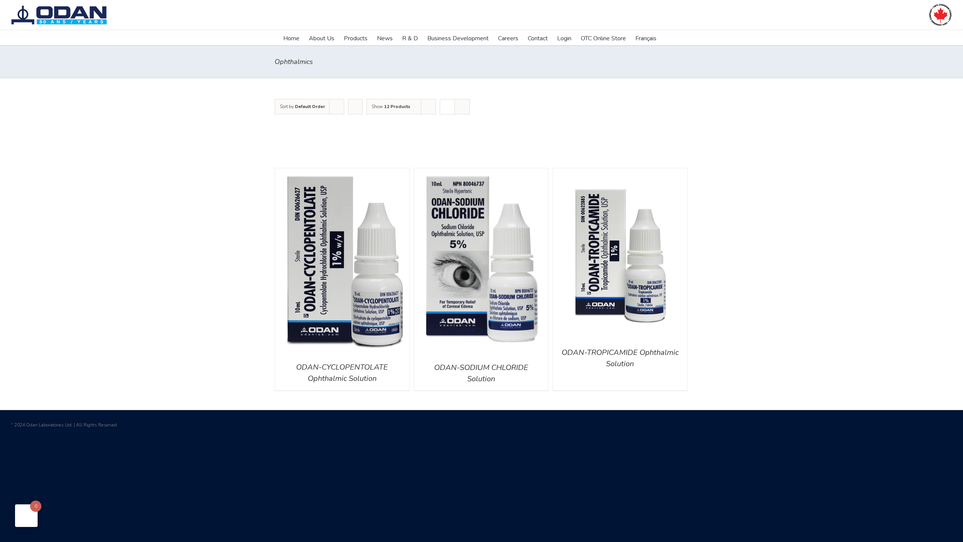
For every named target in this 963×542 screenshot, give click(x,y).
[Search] (668, 37)
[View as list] (462, 106)
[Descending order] (355, 106)
